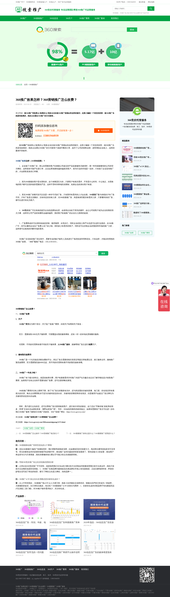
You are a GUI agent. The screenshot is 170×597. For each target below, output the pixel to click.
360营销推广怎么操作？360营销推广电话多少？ (41, 433)
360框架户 (42, 588)
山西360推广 (134, 593)
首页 (25, 84)
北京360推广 (62, 590)
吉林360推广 (66, 593)
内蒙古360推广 (86, 593)
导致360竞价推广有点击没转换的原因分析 (151, 157)
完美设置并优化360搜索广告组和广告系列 (151, 176)
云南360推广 (51, 595)
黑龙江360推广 (147, 590)
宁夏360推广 (96, 593)
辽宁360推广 (76, 593)
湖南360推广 (38, 593)
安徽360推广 (53, 590)
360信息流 (54, 18)
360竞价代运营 (52, 588)
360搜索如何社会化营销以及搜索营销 (149, 185)
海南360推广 (128, 590)
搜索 (150, 8)
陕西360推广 (143, 593)
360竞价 (45, 590)
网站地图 (151, 2)
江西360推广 (57, 593)
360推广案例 (99, 18)
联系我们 (115, 18)
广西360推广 (109, 590)
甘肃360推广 (90, 590)
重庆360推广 (71, 590)
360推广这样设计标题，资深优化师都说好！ (152, 203)
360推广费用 (84, 18)
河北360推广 (137, 590)
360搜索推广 (38, 18)
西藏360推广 (42, 595)
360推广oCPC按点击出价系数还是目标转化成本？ (39, 479)
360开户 (69, 18)
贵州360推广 (118, 590)
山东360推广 (115, 593)
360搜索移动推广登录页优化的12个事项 (150, 148)
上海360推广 (124, 593)
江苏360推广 (48, 593)
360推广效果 (129, 233)
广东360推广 (100, 590)
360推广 (23, 18)
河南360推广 (20, 593)
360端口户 (33, 588)
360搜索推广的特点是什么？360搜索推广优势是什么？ (94, 433)
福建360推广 (81, 590)
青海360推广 (106, 593)
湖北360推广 (29, 593)
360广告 (33, 590)
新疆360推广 (33, 595)
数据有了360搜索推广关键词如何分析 (149, 213)
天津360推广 (23, 595)
